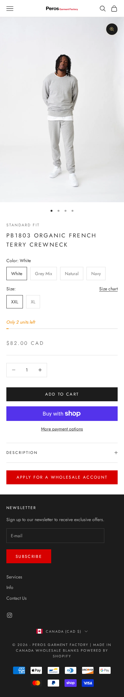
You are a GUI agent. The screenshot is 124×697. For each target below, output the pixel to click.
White (16, 273)
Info (9, 587)
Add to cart (62, 394)
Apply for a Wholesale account (62, 477)
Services (14, 577)
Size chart (108, 289)
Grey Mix (43, 273)
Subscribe (29, 556)
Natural (72, 273)
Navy (96, 273)
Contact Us (16, 598)
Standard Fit (23, 225)
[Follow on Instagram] (9, 615)
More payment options (62, 429)
